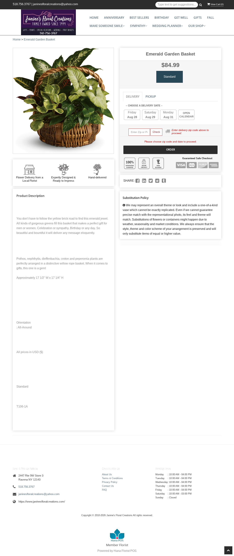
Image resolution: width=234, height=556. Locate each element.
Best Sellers (139, 18)
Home (94, 18)
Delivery (132, 96)
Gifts (198, 18)
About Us (107, 474)
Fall (210, 18)
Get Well (181, 18)
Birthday (161, 18)
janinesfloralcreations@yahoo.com (55, 4)
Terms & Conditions (112, 478)
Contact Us (108, 486)
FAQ (104, 489)
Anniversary (114, 18)
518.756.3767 (22, 4)
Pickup (151, 96)
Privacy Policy (109, 482)
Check (156, 131)
